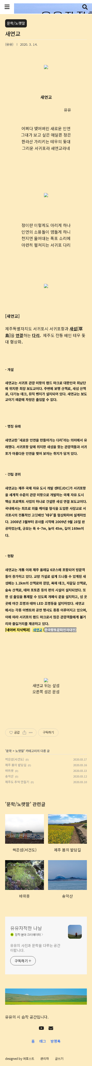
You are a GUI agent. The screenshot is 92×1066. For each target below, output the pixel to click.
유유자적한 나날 (26, 928)
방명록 (56, 1041)
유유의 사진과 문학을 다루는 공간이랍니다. (35, 948)
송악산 (9, 776)
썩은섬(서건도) (14, 759)
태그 (42, 1041)
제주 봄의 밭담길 (15, 765)
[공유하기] (24, 732)
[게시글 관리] (31, 732)
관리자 (44, 1058)
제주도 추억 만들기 (17, 782)
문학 (9, 750)
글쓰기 (59, 1058)
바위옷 (9, 770)
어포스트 (28, 1058)
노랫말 (19, 750)
